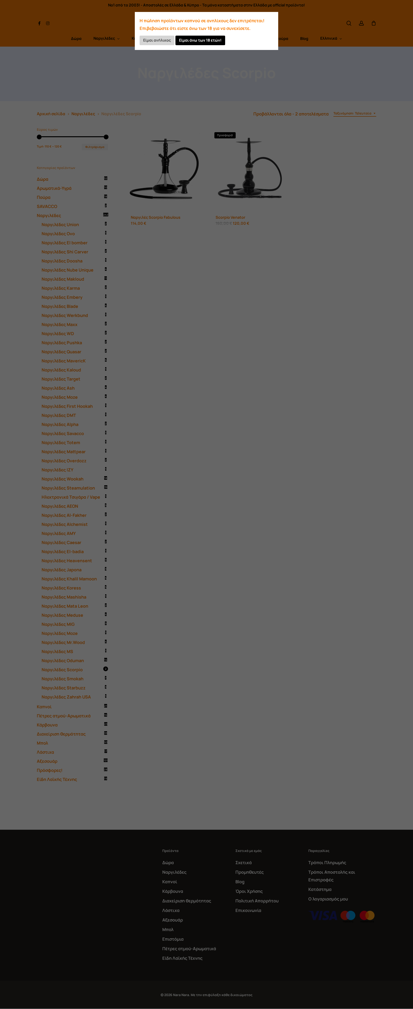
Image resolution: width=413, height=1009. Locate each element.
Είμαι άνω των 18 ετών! (200, 40)
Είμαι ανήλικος (157, 40)
